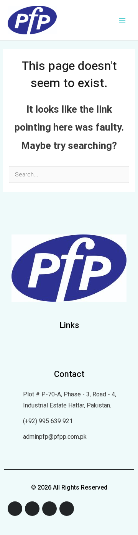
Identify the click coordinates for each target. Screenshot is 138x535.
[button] (69, 347)
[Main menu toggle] (122, 20)
